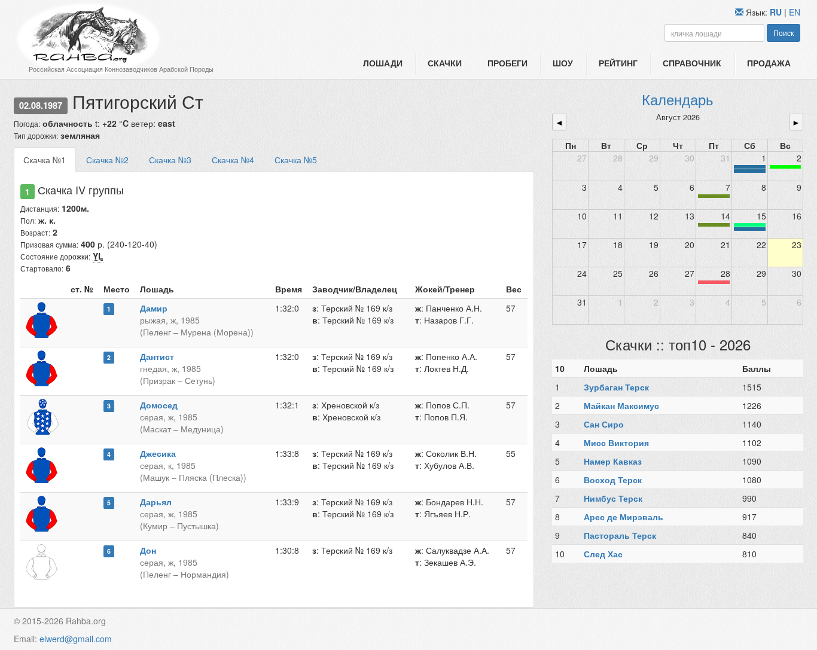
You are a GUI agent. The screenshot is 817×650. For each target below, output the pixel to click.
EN (794, 12)
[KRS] (750, 225)
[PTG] (785, 167)
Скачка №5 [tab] (296, 160)
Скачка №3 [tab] (170, 160)
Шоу (563, 63)
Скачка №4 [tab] (233, 160)
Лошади (383, 63)
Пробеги (507, 63)
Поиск (783, 33)
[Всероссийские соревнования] (750, 167)
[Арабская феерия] (714, 282)
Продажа (769, 63)
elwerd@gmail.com (75, 639)
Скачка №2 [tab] (107, 160)
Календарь (678, 99)
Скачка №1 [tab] (44, 160)
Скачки (445, 63)
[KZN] (714, 196)
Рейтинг (618, 63)
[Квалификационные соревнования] (750, 171)
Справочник (692, 63)
